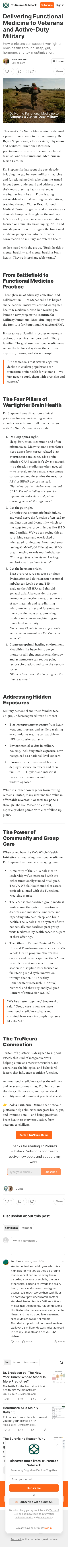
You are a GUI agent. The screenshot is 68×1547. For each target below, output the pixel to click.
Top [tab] (7, 1362)
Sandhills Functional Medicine (35, 156)
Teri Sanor (17, 1261)
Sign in (60, 5)
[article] (34, 1385)
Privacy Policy (45, 1517)
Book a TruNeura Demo (24, 1105)
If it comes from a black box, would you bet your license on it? (25, 1418)
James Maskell (20, 59)
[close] (57, 1445)
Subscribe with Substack (36, 1502)
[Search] (61, 1362)
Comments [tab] (11, 1227)
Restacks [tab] (27, 1227)
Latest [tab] (16, 1362)
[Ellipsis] (63, 1261)
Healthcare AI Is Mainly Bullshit (20, 1410)
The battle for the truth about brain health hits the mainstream (24, 1388)
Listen (60, 61)
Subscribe (47, 5)
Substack (16, 1539)
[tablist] (18, 1227)
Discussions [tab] (31, 1362)
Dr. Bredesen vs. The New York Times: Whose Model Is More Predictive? (24, 1377)
